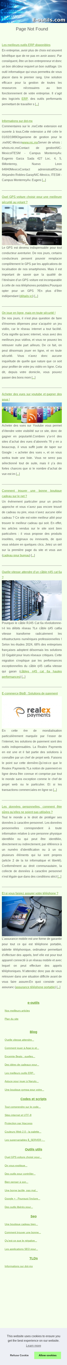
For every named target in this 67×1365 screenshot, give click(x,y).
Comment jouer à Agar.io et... (22, 1047)
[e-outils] (33, 11)
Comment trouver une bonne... (23, 1232)
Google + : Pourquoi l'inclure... (22, 1198)
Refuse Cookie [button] (19, 1355)
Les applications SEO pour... (21, 1248)
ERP (25, 98)
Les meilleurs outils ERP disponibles (26, 45)
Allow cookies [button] (48, 1355)
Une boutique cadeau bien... (21, 1224)
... (37, 104)
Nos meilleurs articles (17, 1010)
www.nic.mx (30, 142)
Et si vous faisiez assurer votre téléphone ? (30, 893)
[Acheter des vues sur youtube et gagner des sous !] (32, 412)
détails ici (26, 296)
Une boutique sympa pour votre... (24, 1089)
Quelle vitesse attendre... (19, 1039)
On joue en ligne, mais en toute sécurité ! (28, 312)
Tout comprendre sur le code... (23, 1106)
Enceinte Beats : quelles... (20, 1056)
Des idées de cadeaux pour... (22, 1064)
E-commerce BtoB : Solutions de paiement (30, 693)
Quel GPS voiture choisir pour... (23, 1157)
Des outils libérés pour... (19, 1206)
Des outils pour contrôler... (20, 1173)
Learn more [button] (33, 1345)
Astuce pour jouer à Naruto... (22, 1081)
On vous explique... (16, 1165)
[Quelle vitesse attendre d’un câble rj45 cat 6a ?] (32, 600)
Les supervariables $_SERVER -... (25, 1139)
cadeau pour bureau (16, 555)
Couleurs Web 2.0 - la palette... (23, 1131)
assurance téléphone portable (35, 987)
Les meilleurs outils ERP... (20, 1072)
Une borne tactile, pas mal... (21, 1190)
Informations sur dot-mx (17, 121)
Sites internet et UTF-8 (18, 1115)
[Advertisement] (33, 1309)
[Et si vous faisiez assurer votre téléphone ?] (32, 916)
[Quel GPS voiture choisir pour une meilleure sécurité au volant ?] (32, 225)
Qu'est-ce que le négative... (21, 1240)
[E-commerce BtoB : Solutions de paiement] (32, 712)
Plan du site (11, 1018)
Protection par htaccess (18, 1123)
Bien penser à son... (16, 1181)
